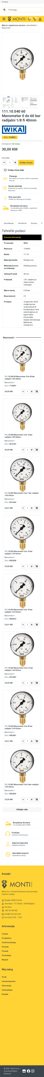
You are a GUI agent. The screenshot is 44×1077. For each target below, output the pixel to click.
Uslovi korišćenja (9, 942)
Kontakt (5, 994)
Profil (4, 977)
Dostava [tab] (34, 223)
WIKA (26, 243)
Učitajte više (22, 809)
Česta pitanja (7, 990)
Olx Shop (8, 907)
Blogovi (5, 960)
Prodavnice (6, 938)
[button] (4, 19)
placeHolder (31, 25)
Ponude (5, 951)
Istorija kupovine (8, 981)
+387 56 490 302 (11, 910)
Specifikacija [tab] (9, 223)
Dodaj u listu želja (16, 170)
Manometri (6, 28)
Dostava (5, 947)
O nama (5, 2)
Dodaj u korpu (26, 162)
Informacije (6, 986)
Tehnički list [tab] (22, 223)
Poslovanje (6, 955)
